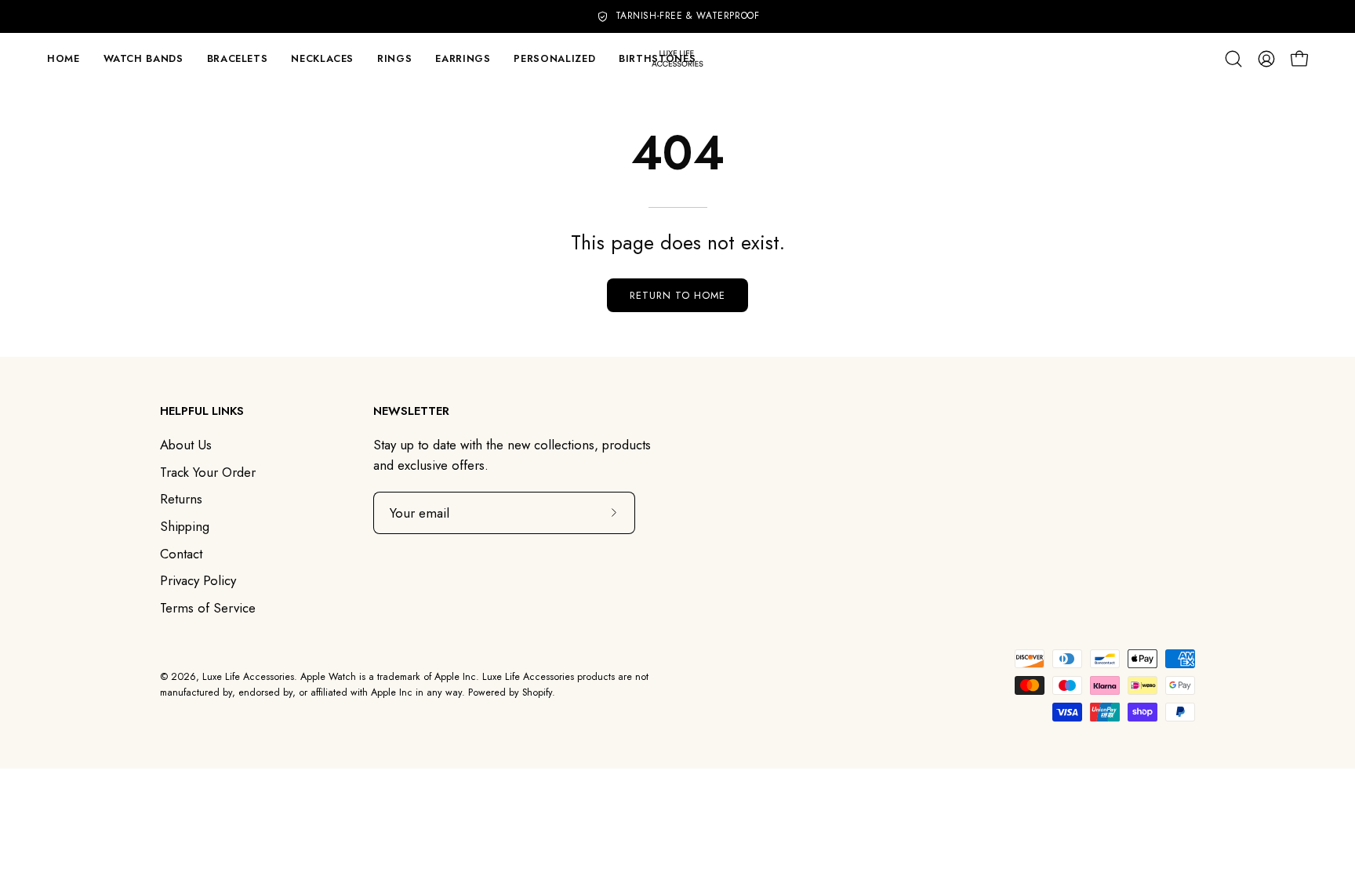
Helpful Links (202, 411)
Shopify (537, 692)
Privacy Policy (198, 580)
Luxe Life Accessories (248, 677)
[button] (237, 58)
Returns (181, 498)
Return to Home (677, 295)
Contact (181, 553)
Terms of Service (208, 607)
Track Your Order (208, 472)
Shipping (184, 526)
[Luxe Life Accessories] (677, 58)
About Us (186, 444)
